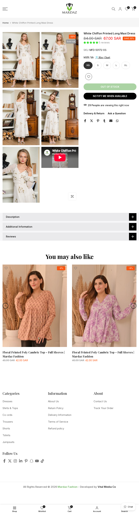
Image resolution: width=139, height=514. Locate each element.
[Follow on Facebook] (4, 462)
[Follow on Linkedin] (21, 462)
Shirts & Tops (10, 408)
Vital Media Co (107, 486)
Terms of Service (58, 421)
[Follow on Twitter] (10, 462)
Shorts (6, 428)
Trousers (8, 421)
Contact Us (100, 401)
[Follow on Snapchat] (31, 462)
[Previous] (5, 306)
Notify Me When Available (110, 96)
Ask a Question (117, 113)
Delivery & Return (94, 113)
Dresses (7, 401)
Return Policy (55, 408)
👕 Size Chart (102, 57)
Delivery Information (59, 414)
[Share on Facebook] (85, 120)
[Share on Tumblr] (104, 120)
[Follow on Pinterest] (26, 462)
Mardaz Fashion (67, 486)
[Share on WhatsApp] (117, 120)
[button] (91, 42)
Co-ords (7, 414)
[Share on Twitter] (91, 120)
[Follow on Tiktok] (42, 462)
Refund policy (56, 428)
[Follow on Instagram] (15, 462)
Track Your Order (103, 408)
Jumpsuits (8, 442)
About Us (53, 401)
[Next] (133, 306)
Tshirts (6, 435)
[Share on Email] (110, 120)
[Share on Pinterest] (98, 120)
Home (6, 23)
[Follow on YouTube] (37, 462)
